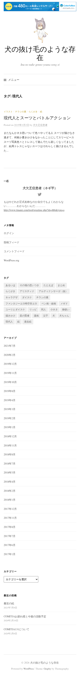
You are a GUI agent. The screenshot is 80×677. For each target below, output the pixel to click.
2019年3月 (9, 409)
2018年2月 (9, 490)
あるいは (10, 285)
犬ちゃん (64, 315)
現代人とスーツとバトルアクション (37, 117)
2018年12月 (10, 436)
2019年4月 (9, 400)
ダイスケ (27, 297)
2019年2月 (9, 418)
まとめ (61, 285)
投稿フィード (11, 242)
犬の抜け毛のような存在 (40, 53)
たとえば (48, 285)
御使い (65, 309)
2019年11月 (10, 373)
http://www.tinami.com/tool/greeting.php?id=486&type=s (34, 210)
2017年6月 (9, 545)
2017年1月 (9, 554)
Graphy (47, 668)
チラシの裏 (20, 111)
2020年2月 (9, 355)
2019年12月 (10, 364)
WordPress (28, 668)
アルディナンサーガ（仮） (53, 291)
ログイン (9, 233)
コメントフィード (14, 251)
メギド (64, 303)
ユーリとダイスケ (15, 309)
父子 (45, 315)
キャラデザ (12, 297)
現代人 (9, 321)
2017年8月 (9, 527)
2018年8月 (9, 454)
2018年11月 (10, 445)
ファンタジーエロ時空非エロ (21, 303)
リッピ (33, 309)
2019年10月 (10, 382)
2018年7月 (9, 463)
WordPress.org (11, 260)
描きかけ (10, 315)
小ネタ (54, 309)
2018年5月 (9, 472)
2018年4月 (9, 481)
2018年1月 (9, 499)
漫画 (36, 315)
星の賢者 (24, 315)
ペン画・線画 (48, 303)
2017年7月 (9, 536)
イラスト (8, 111)
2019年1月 (9, 427)
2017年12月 (10, 509)
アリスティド (27, 291)
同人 (43, 309)
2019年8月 (9, 391)
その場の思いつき (29, 285)
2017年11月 (10, 517)
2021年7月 (9, 345)
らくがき (33, 111)
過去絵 (27, 321)
